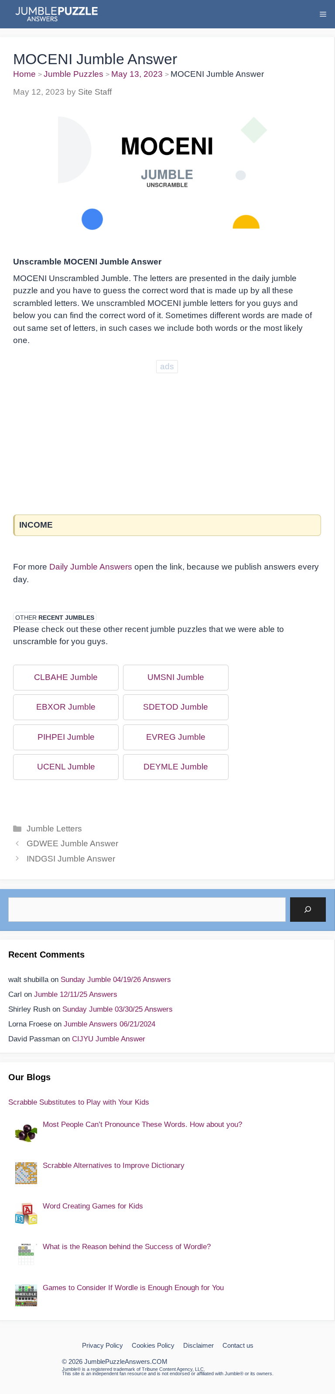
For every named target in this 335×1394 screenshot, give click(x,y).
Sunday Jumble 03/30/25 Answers (117, 1009)
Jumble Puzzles (73, 74)
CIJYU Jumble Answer (108, 1039)
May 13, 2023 (137, 74)
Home (24, 74)
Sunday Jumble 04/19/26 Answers (116, 979)
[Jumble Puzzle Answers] (56, 14)
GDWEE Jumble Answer (72, 843)
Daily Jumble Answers (90, 566)
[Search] (308, 909)
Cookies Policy (153, 1345)
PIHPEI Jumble (66, 737)
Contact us (237, 1345)
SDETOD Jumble (175, 706)
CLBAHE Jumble (66, 677)
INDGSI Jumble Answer (71, 858)
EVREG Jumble (175, 737)
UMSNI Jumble (175, 677)
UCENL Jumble (66, 766)
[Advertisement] (167, 436)
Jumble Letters (54, 828)
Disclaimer (198, 1345)
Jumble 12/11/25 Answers (75, 994)
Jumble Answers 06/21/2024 (109, 1024)
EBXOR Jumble (66, 706)
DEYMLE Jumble (176, 766)
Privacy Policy (102, 1345)
